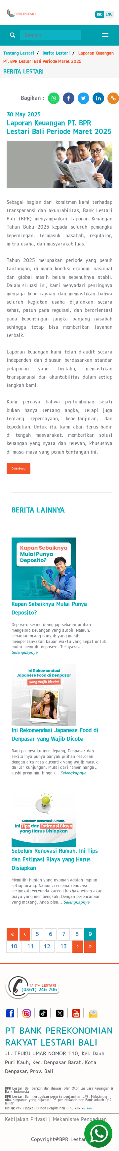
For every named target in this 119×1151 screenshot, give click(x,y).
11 (30, 946)
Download (18, 468)
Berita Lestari (56, 53)
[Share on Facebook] (67, 96)
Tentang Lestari (18, 53)
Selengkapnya (25, 652)
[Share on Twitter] (81, 96)
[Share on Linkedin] (96, 96)
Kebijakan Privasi (26, 1119)
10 (14, 946)
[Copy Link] (111, 96)
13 (63, 946)
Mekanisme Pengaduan (80, 1119)
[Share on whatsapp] (52, 96)
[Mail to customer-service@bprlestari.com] (93, 1011)
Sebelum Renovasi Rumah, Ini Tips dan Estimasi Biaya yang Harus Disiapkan (55, 859)
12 (47, 946)
